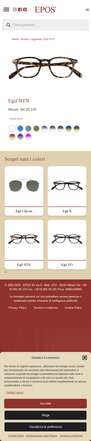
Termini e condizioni (71, 435)
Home (15, 39)
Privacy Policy (17, 307)
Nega (45, 415)
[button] (85, 358)
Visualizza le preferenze (45, 426)
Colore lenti (15, 118)
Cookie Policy (16, 435)
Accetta (45, 403)
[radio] (12, 128)
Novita (24, 39)
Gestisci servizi (14, 392)
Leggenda (36, 39)
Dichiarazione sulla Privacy (42, 435)
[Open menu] (6, 9)
